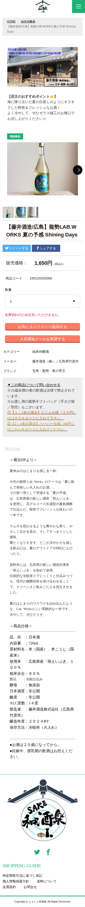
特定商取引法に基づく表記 (22, 875)
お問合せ (30, 887)
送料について (47, 881)
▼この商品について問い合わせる (33, 385)
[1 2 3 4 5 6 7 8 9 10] (42, 301)
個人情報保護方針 (16, 881)
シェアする (47, 248)
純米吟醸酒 (28, 21)
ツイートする (18, 248)
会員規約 (9, 887)
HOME (11, 21)
